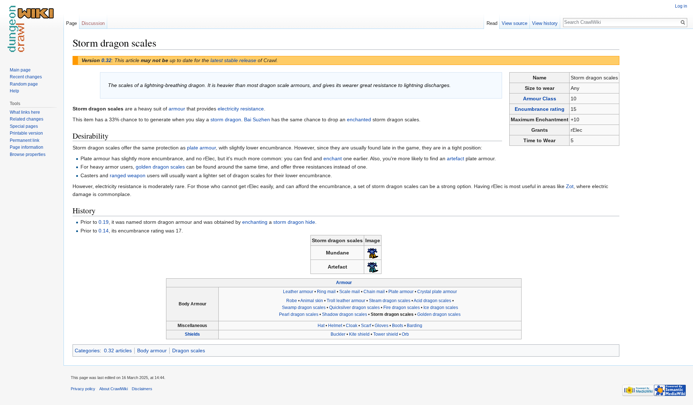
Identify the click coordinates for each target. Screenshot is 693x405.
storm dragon (225, 119)
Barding (414, 325)
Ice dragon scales (440, 307)
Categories (87, 350)
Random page (24, 84)
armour (177, 109)
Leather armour (298, 291)
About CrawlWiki (113, 389)
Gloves (381, 325)
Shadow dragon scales (344, 314)
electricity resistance (241, 109)
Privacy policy (83, 389)
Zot (570, 186)
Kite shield (359, 334)
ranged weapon (127, 175)
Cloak (351, 325)
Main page (20, 70)
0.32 (106, 60)
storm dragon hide (294, 222)
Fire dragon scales (401, 307)
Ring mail (326, 291)
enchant (332, 158)
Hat (321, 325)
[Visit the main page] (32, 29)
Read (492, 23)
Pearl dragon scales (298, 314)
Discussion (93, 23)
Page (71, 23)
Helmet (335, 325)
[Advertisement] (655, 144)
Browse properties (27, 154)
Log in (681, 6)
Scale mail (349, 291)
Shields (192, 334)
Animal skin (311, 300)
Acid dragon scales (432, 300)
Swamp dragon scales (304, 307)
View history (545, 23)
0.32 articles (118, 350)
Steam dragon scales (389, 300)
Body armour (152, 350)
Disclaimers (142, 389)
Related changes (26, 119)
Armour (344, 282)
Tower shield (385, 334)
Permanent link (24, 140)
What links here (25, 112)
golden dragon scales (160, 167)
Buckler (338, 334)
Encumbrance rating (540, 109)
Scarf (366, 325)
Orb (405, 334)
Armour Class (539, 98)
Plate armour (401, 291)
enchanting (254, 222)
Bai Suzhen (257, 119)
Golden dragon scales (439, 314)
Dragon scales (188, 350)
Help (14, 90)
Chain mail (374, 291)
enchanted (359, 119)
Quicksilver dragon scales (354, 307)
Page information (26, 147)
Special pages (24, 126)
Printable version (26, 133)
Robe (291, 300)
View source (514, 23)
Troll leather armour (346, 300)
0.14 (104, 231)
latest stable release (233, 60)
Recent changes (26, 76)
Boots (397, 325)
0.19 (104, 222)
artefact (455, 158)
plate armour (201, 148)
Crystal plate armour (437, 291)
